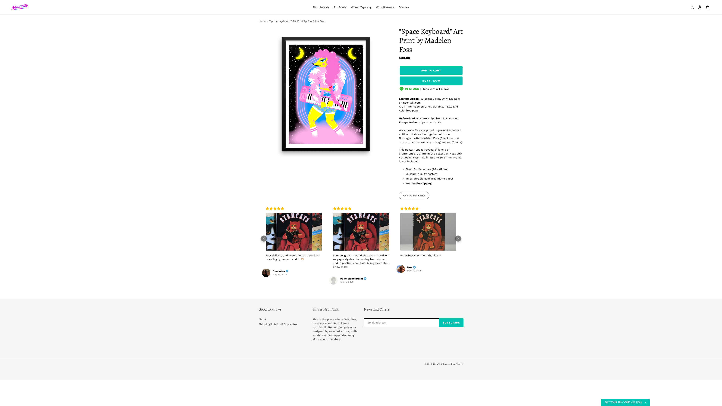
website (426, 142)
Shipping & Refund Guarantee (278, 324)
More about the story (326, 339)
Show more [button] (340, 266)
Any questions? (414, 195)
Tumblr (456, 142)
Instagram (439, 142)
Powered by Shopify (453, 364)
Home (262, 21)
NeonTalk (437, 364)
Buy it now (431, 80)
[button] (264, 239)
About (262, 319)
